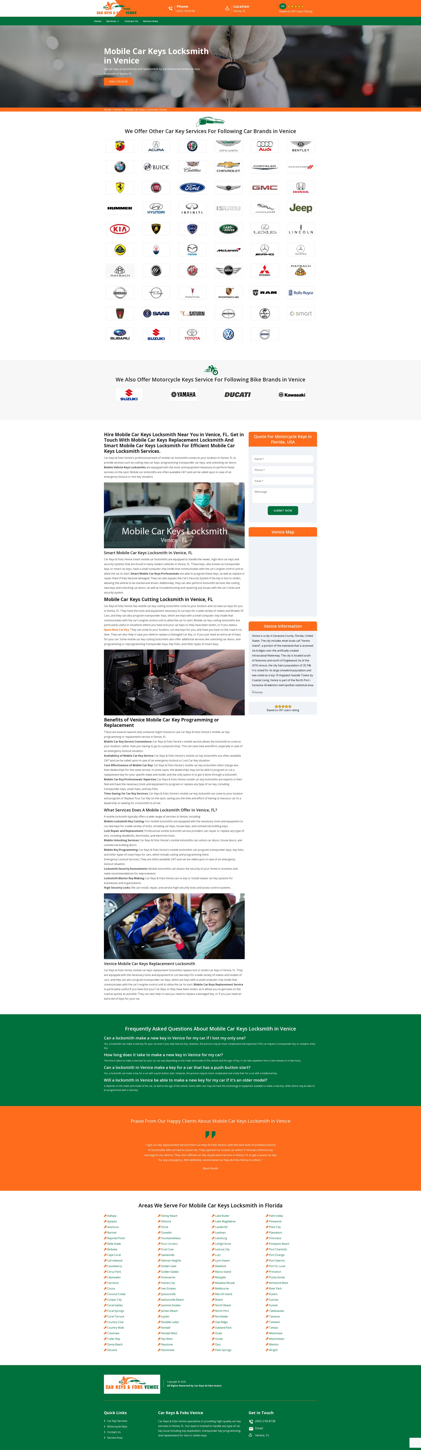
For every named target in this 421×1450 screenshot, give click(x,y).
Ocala (218, 1333)
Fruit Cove (167, 1249)
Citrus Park (114, 1271)
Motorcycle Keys (117, 1426)
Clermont (113, 1283)
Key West (167, 1339)
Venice (118, 109)
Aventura (113, 1227)
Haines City (168, 1283)
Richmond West (278, 1283)
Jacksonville (168, 1294)
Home (97, 21)
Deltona (166, 1221)
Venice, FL (262, 1435)
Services (111, 21)
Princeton (275, 1271)
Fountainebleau (171, 1238)
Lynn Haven (222, 1260)
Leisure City (222, 1249)
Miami (219, 1299)
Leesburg (221, 1238)
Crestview (113, 1333)
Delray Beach (169, 1216)
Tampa (273, 1327)
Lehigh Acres (223, 1244)
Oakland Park (223, 1327)
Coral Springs (115, 1311)
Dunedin (166, 1232)
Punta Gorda (277, 1277)
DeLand (112, 1350)
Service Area (150, 21)
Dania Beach (115, 1344)
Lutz (218, 1255)
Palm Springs (223, 1350)
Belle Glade (114, 1244)
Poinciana (275, 1238)
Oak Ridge (221, 1322)
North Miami (223, 1305)
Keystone (167, 1344)
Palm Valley (276, 1216)
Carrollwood (114, 1260)
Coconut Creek (116, 1294)
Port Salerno (277, 1260)
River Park (275, 1288)
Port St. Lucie (277, 1266)
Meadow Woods (225, 1283)
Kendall (165, 1327)
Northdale (221, 1316)
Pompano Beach (279, 1244)
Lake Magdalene (225, 1221)
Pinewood (275, 1221)
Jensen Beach (169, 1311)
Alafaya (111, 1216)
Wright (273, 1350)
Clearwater (114, 1277)
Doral (164, 1227)
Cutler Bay (113, 1339)
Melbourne (222, 1288)
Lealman (220, 1232)
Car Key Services (117, 1421)
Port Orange (277, 1255)
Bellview (112, 1249)
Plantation (275, 1232)
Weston (274, 1344)
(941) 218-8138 (118, 81)
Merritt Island (223, 1294)
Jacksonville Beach (172, 1299)
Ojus (218, 1344)
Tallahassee (276, 1311)
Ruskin (273, 1294)
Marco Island (223, 1271)
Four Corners (169, 1244)
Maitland (220, 1266)
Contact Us (131, 21)
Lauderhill (221, 1227)
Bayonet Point (116, 1238)
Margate (220, 1277)
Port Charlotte (278, 1249)
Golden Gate (168, 1266)
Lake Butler (222, 1216)
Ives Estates (168, 1288)
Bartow (111, 1232)
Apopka (112, 1221)
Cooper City (114, 1299)
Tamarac (274, 1316)
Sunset (273, 1305)
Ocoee (219, 1339)
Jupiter (165, 1316)
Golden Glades (170, 1271)
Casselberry (114, 1266)
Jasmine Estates (171, 1305)
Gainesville (167, 1255)
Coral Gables (115, 1305)
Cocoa (111, 1288)
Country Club (115, 1322)
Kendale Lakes (170, 1322)
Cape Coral (114, 1255)
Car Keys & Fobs (117, 13)
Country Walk (115, 1327)
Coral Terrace (115, 1316)
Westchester (277, 1339)
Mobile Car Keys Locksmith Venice (146, 109)
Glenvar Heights (171, 1260)
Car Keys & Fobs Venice (208, 1385)
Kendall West (169, 1333)
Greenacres (168, 1277)
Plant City (275, 1227)
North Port (222, 1311)
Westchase (275, 1333)
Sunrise (273, 1299)
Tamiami (274, 1322)
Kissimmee (167, 1350)
